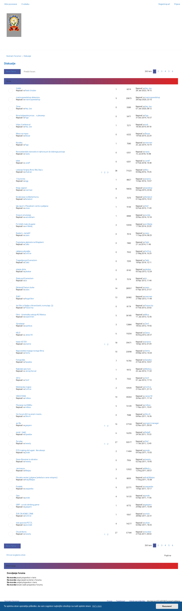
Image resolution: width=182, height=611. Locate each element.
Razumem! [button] (167, 606)
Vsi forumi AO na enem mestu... (29, 414)
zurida (147, 215)
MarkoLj (148, 369)
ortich (147, 514)
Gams (147, 333)
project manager (152, 423)
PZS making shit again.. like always (30, 450)
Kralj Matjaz (30, 480)
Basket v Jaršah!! (23, 233)
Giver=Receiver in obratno (27, 459)
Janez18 (29, 335)
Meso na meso (22, 134)
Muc (146, 170)
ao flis (18, 423)
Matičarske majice (23, 387)
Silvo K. (28, 416)
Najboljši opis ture (23, 369)
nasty (27, 154)
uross (27, 208)
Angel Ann (29, 299)
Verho (27, 353)
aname (148, 179)
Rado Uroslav (30, 90)
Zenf (147, 324)
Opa (17, 496)
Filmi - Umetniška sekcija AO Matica (31, 315)
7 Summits (20, 179)
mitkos (28, 398)
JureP (27, 163)
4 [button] (165, 71)
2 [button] (158, 71)
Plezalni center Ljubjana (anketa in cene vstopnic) (36, 477)
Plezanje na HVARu (24, 405)
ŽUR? (18, 296)
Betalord (28, 199)
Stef (147, 206)
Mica (147, 315)
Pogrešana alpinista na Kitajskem (30, 242)
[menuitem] (24, 4)
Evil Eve (28, 253)
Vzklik (18, 88)
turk (146, 125)
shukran (28, 172)
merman (148, 143)
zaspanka (29, 489)
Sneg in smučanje (23, 215)
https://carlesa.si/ (23, 125)
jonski (27, 452)
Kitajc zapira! (21, 188)
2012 (18, 378)
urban (147, 523)
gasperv (28, 425)
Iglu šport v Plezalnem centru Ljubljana (32, 206)
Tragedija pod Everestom (26, 260)
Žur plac (19, 441)
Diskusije (9, 63)
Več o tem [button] (97, 606)
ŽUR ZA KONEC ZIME (24, 514)
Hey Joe (148, 88)
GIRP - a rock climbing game (27, 505)
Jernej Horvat (30, 371)
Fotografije (20, 360)
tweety (28, 443)
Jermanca (20, 468)
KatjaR (147, 432)
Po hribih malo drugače (25, 224)
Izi (26, 280)
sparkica (28, 326)
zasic (27, 235)
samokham (30, 217)
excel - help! (21, 432)
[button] (176, 71)
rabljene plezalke (23, 251)
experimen (29, 317)
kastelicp (148, 188)
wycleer (148, 532)
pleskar (28, 271)
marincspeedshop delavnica (28, 97)
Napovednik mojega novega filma (30, 351)
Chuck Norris (21, 532)
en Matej (28, 226)
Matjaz (28, 471)
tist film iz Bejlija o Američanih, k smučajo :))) (34, 306)
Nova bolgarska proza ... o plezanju (30, 115)
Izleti (18, 161)
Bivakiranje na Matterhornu (27, 197)
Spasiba (28, 362)
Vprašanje (20, 324)
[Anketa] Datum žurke (25, 287)
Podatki (19, 486)
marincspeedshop (32, 99)
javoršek (28, 525)
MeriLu (148, 468)
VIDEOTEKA (21, 396)
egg (26, 181)
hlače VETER (21, 342)
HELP (18, 333)
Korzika (19, 143)
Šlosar (27, 136)
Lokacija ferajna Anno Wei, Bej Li (29, 170)
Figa (27, 118)
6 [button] (172, 71)
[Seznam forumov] (14, 23)
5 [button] (168, 71)
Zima (18, 106)
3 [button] (161, 71)
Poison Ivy (29, 308)
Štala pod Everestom (24, 278)
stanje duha (21, 269)
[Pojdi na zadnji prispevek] (153, 88)
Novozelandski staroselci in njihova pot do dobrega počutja (40, 152)
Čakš (27, 244)
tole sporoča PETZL (24, 523)
